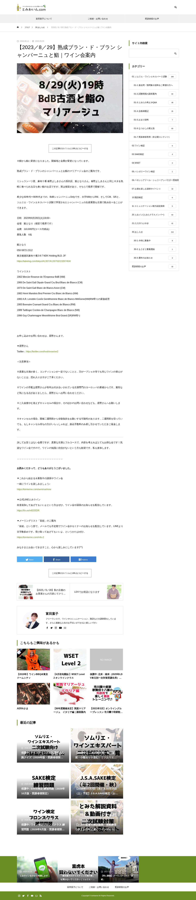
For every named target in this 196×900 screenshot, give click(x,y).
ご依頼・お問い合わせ (98, 19)
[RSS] (40, 895)
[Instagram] (55, 627)
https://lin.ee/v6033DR (28, 510)
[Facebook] (47, 627)
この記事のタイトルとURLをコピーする (70, 148)
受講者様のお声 (152, 19)
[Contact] (65, 627)
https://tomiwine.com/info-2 (30, 537)
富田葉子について (44, 19)
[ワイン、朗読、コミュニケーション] (31, 7)
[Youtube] (60, 627)
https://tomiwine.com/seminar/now (34, 489)
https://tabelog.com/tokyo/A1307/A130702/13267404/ (44, 261)
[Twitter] (51, 627)
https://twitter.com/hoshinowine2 (42, 351)
